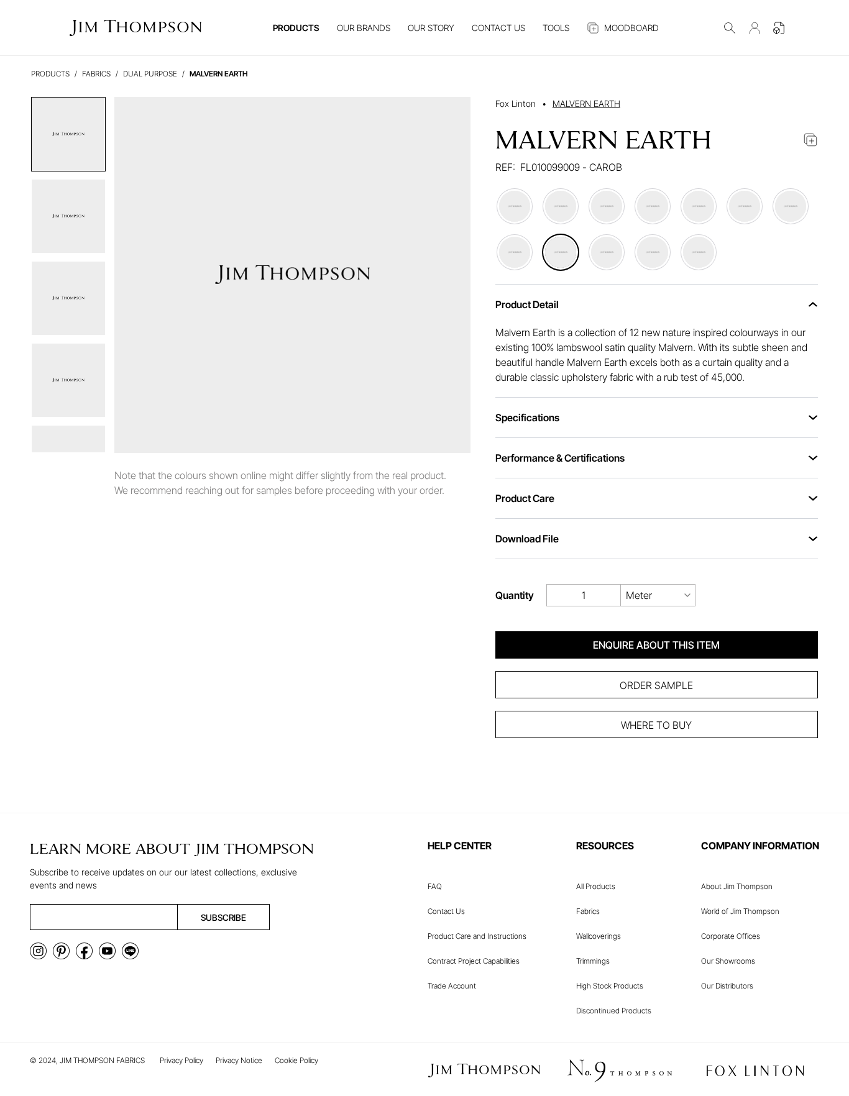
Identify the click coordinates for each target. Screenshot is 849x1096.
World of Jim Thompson (740, 911)
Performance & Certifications (560, 458)
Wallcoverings (598, 936)
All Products (595, 886)
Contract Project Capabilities (474, 961)
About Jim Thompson (737, 886)
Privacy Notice (239, 1060)
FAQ (435, 886)
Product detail (527, 304)
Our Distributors (727, 985)
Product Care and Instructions (477, 936)
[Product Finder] (729, 28)
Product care (524, 498)
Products (50, 73)
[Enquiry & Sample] (779, 28)
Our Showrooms (728, 961)
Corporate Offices (730, 936)
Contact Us (446, 911)
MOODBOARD (631, 27)
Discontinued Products (613, 1010)
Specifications (527, 417)
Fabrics (588, 911)
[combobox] (658, 595)
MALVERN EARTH (586, 103)
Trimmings (593, 961)
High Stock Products (609, 985)
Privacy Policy (181, 1060)
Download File (527, 538)
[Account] (754, 28)
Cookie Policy (296, 1060)
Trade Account (452, 985)
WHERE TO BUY (656, 725)
